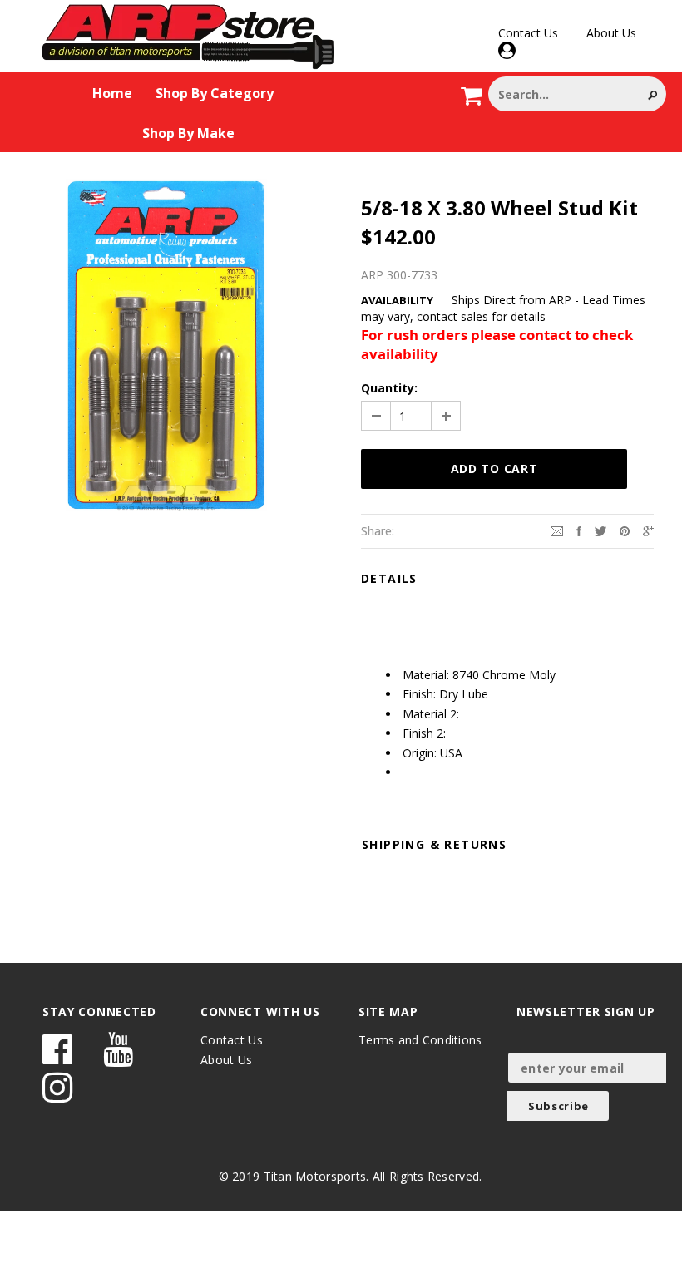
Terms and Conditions (420, 1040)
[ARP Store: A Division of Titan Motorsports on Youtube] (118, 1057)
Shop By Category (215, 93)
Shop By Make (188, 133)
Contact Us (528, 33)
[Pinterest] (625, 530)
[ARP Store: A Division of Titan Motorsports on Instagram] (57, 1095)
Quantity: (389, 388)
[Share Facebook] (578, 530)
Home (112, 93)
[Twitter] (600, 530)
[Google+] (648, 530)
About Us (611, 33)
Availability (397, 300)
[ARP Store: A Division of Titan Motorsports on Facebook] (57, 1057)
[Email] (557, 530)
